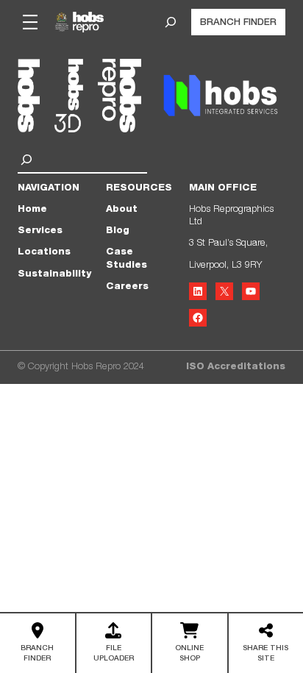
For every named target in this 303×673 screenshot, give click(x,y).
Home (32, 210)
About (122, 210)
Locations (44, 252)
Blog (117, 231)
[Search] (28, 159)
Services (40, 231)
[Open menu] (30, 22)
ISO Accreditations (235, 367)
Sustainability (54, 274)
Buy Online (189, 644)
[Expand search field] (170, 22)
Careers (127, 287)
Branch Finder (238, 23)
